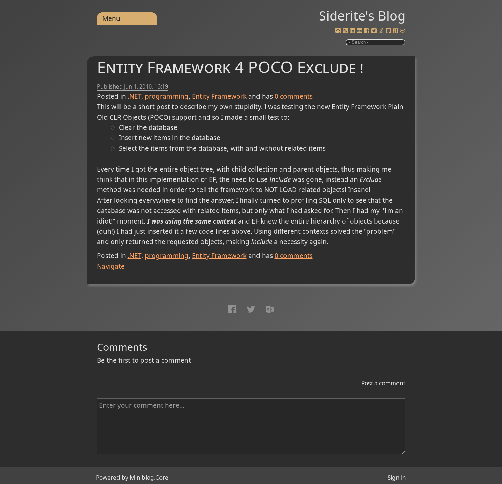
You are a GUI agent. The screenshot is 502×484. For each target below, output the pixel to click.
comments (294, 96)
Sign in (397, 477)
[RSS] (345, 31)
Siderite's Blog (362, 15)
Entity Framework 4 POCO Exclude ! (230, 67)
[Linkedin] (352, 31)
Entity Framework (219, 96)
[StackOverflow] (381, 31)
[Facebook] (366, 31)
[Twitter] (374, 31)
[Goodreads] (395, 31)
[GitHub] (388, 31)
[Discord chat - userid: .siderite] (338, 31)
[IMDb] (359, 31)
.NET (134, 96)
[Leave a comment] (402, 31)
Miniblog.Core (149, 477)
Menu (111, 18)
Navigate (111, 266)
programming (167, 96)
